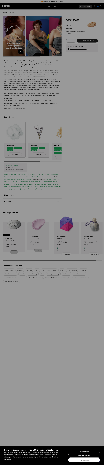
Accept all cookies (84, 460)
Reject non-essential (84, 455)
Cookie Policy (7, 459)
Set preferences (84, 451)
